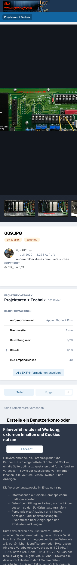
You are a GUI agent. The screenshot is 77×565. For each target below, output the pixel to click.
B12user (27, 250)
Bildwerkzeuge (57, 187)
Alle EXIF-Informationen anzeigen (38, 372)
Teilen (20, 392)
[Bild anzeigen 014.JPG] (53, 208)
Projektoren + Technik (25, 300)
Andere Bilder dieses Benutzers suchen (42, 259)
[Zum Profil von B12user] (9, 253)
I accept (26, 449)
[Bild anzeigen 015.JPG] (19, 208)
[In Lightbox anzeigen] (38, 109)
